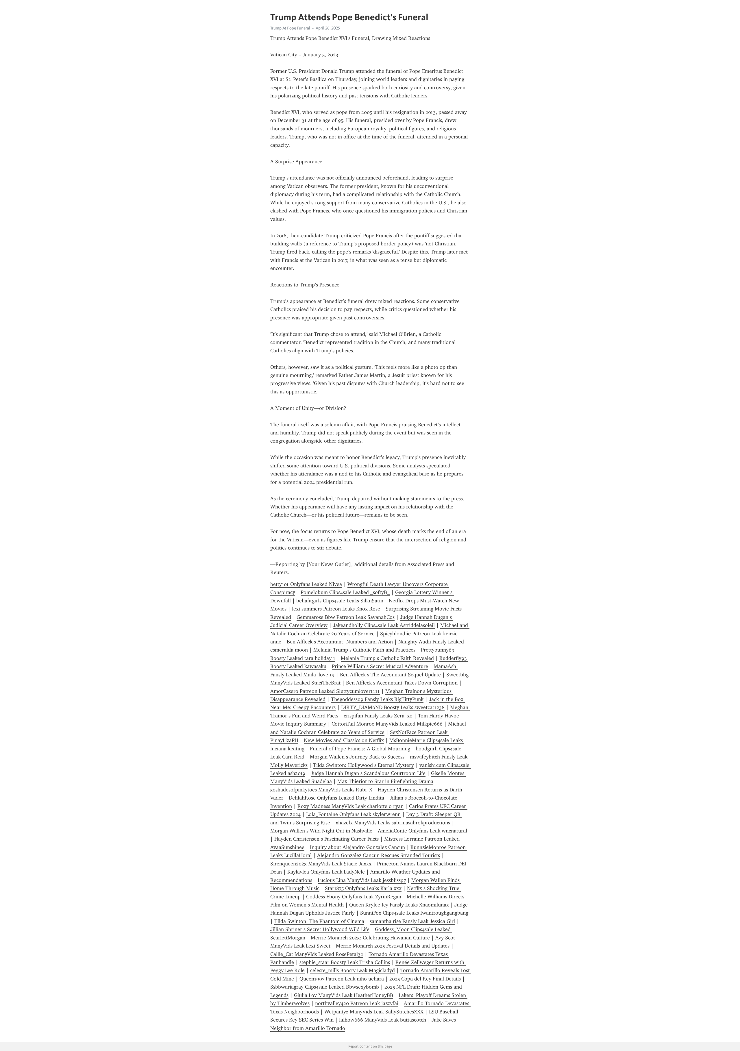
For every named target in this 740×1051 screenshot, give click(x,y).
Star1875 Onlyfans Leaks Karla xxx (363, 888)
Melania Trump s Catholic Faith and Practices (364, 650)
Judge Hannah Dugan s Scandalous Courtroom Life (368, 773)
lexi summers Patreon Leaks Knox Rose (336, 609)
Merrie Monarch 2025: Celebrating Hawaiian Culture (370, 938)
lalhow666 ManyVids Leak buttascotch (382, 1020)
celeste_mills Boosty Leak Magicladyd (352, 970)
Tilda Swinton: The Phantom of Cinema (319, 921)
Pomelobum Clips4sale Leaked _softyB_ (345, 592)
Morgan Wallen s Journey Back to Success (357, 757)
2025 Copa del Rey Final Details (425, 979)
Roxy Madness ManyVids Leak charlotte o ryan (350, 806)
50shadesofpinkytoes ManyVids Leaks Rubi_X (321, 790)
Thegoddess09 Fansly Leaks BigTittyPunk (377, 699)
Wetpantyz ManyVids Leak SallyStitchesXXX (373, 1012)
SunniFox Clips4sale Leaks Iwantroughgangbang (414, 913)
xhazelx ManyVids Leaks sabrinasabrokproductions (393, 822)
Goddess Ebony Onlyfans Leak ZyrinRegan (353, 896)
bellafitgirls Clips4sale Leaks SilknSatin (339, 600)
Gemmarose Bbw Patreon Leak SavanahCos (346, 617)
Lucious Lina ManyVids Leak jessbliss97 (362, 880)
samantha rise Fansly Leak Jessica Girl (412, 921)
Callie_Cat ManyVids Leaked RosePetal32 (316, 954)
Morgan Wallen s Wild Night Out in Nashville (321, 831)
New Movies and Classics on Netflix (344, 740)
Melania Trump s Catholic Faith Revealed (387, 658)
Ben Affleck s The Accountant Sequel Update (390, 674)
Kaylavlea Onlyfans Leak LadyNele (326, 872)
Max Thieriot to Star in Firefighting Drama (385, 781)
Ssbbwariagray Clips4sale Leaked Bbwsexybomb (324, 987)
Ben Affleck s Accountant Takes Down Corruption (402, 683)
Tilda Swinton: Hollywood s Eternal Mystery (363, 765)
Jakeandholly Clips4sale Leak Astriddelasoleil (384, 625)
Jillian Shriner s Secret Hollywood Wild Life (319, 929)
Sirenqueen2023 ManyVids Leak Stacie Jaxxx (320, 864)
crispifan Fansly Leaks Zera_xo (378, 716)
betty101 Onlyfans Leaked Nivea (306, 584)
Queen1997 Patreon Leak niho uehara (341, 979)
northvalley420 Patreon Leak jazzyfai (356, 1003)
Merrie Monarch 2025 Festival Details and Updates (392, 946)
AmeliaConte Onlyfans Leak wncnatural (422, 831)
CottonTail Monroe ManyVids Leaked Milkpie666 (387, 724)
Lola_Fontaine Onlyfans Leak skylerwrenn (353, 814)
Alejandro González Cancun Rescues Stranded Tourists (378, 855)
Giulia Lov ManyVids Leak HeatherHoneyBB (343, 995)
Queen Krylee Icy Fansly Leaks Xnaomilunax (399, 905)
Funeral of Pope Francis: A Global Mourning (360, 748)
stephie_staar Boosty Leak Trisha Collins (344, 962)
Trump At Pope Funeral (290, 28)
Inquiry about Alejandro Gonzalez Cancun (357, 847)
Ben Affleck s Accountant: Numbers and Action (340, 642)
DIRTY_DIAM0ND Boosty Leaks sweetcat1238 (393, 707)
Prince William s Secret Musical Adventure (380, 666)
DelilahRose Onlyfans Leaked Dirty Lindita (336, 798)
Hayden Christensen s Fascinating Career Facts (326, 839)
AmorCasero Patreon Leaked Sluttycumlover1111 (325, 691)
